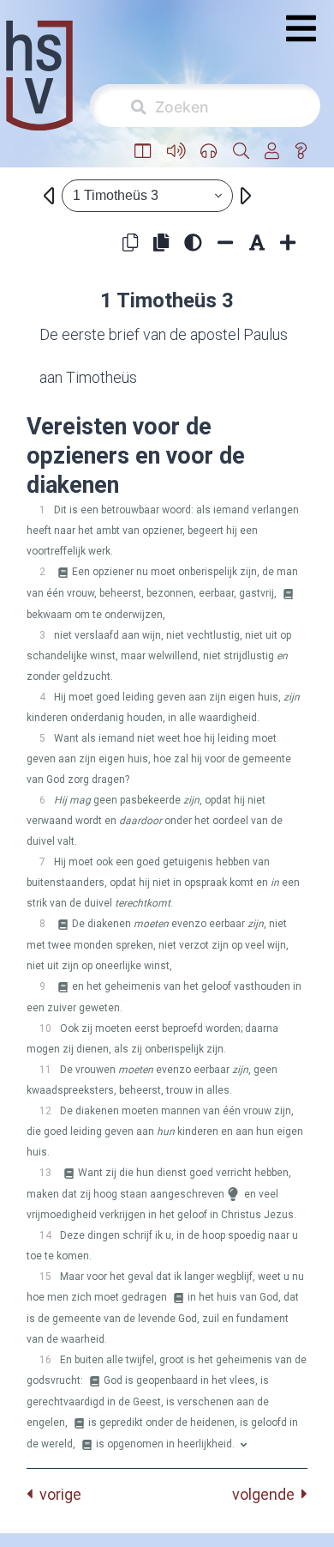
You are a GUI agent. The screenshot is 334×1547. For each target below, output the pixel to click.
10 (45, 1028)
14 (45, 1235)
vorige (57, 1494)
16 (45, 1360)
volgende (266, 1494)
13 (45, 1173)
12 (45, 1111)
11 (45, 1070)
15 (45, 1277)
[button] (143, 151)
